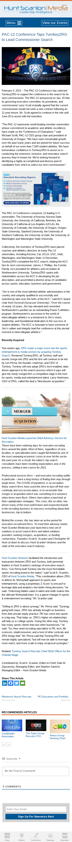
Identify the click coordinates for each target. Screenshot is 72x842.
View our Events (54, 23)
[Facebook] (10, 683)
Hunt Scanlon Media (22, 576)
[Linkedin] (4, 683)
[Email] (22, 683)
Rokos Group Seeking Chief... (58, 737)
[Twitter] (16, 683)
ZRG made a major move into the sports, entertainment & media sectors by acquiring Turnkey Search (35, 352)
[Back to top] (66, 826)
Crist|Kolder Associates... (9, 735)
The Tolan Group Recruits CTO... (35, 735)
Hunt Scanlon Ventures (15, 557)
